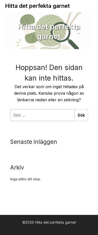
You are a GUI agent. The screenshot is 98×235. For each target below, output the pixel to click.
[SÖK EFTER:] (42, 115)
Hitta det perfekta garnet (37, 6)
